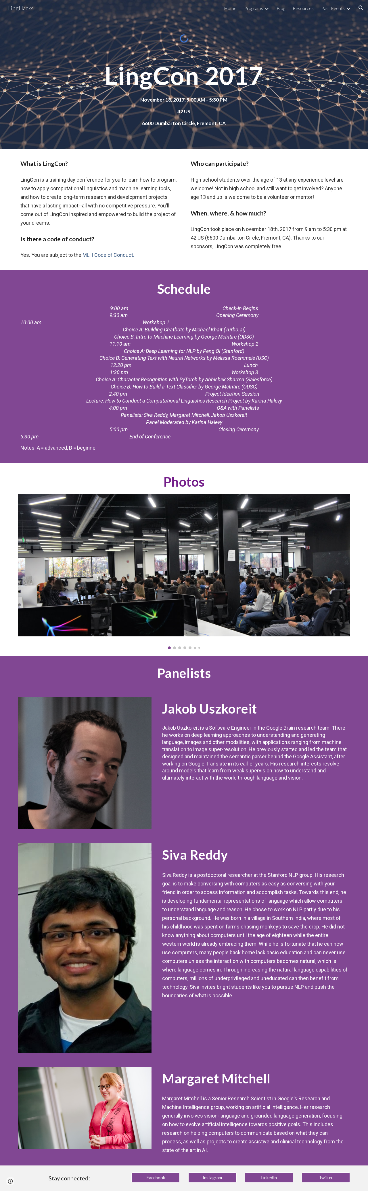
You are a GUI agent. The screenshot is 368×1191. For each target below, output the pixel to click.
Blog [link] (281, 8)
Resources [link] (303, 8)
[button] (361, 8)
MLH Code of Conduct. (108, 255)
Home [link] (230, 8)
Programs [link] (253, 8)
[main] (184, 75)
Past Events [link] (333, 8)
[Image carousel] (184, 571)
